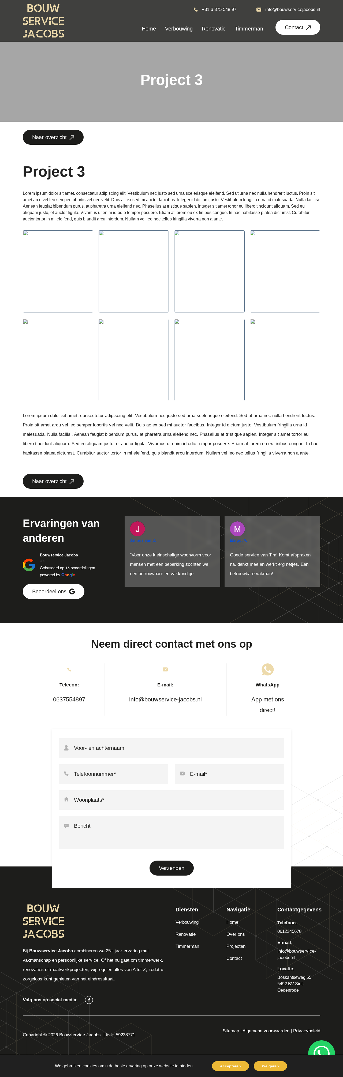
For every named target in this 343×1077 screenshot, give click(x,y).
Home (232, 922)
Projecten (235, 946)
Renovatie (186, 934)
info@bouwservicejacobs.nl (292, 9)
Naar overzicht (49, 137)
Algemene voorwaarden (266, 1030)
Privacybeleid (306, 1030)
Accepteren (230, 1066)
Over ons (235, 934)
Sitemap (231, 1030)
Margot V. (238, 540)
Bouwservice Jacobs (59, 554)
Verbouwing (187, 922)
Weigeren (270, 1066)
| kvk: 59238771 (119, 1034)
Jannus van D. (143, 540)
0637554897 (69, 699)
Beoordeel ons (49, 591)
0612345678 (289, 931)
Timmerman (187, 946)
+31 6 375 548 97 (219, 9)
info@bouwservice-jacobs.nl (165, 699)
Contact (294, 27)
